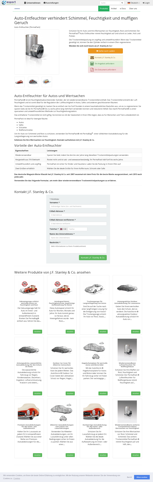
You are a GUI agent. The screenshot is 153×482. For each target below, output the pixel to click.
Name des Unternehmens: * (62, 234)
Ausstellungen (52, 3)
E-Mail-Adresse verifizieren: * (63, 220)
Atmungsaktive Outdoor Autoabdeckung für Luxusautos (127, 302)
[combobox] (63, 229)
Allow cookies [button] (142, 477)
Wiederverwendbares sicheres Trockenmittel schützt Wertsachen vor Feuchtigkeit (127, 426)
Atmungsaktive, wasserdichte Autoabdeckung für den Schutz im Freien (29, 365)
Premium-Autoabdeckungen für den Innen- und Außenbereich (29, 426)
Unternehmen (33, 2)
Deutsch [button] (134, 3)
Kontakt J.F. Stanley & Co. (93, 257)
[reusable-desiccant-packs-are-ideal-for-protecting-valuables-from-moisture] (47, 81)
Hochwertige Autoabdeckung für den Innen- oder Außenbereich (95, 426)
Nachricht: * (55, 242)
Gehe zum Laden (106, 51)
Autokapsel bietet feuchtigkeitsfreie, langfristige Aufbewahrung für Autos (62, 303)
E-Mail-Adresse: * (57, 211)
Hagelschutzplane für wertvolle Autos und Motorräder (94, 364)
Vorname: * (55, 202)
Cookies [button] (16, 478)
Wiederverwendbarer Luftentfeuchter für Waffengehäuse (127, 365)
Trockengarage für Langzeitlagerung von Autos (94, 302)
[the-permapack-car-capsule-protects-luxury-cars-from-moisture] (61, 288)
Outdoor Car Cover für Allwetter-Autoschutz (62, 364)
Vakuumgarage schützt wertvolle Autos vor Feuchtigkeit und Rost (29, 303)
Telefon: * (54, 229)
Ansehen (37, 331)
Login (147, 3)
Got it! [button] (129, 477)
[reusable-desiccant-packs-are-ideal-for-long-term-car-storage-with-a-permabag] (19, 81)
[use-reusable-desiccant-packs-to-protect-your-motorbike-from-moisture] (33, 81)
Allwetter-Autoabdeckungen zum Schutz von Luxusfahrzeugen (61, 426)
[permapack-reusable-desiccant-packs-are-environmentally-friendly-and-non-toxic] (36, 52)
